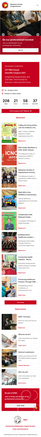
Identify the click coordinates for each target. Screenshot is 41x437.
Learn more (22, 345)
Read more (22, 141)
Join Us (20, 50)
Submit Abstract (23, 365)
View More (20, 302)
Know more (22, 383)
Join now (20, 405)
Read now (21, 328)
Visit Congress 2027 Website (19, 111)
